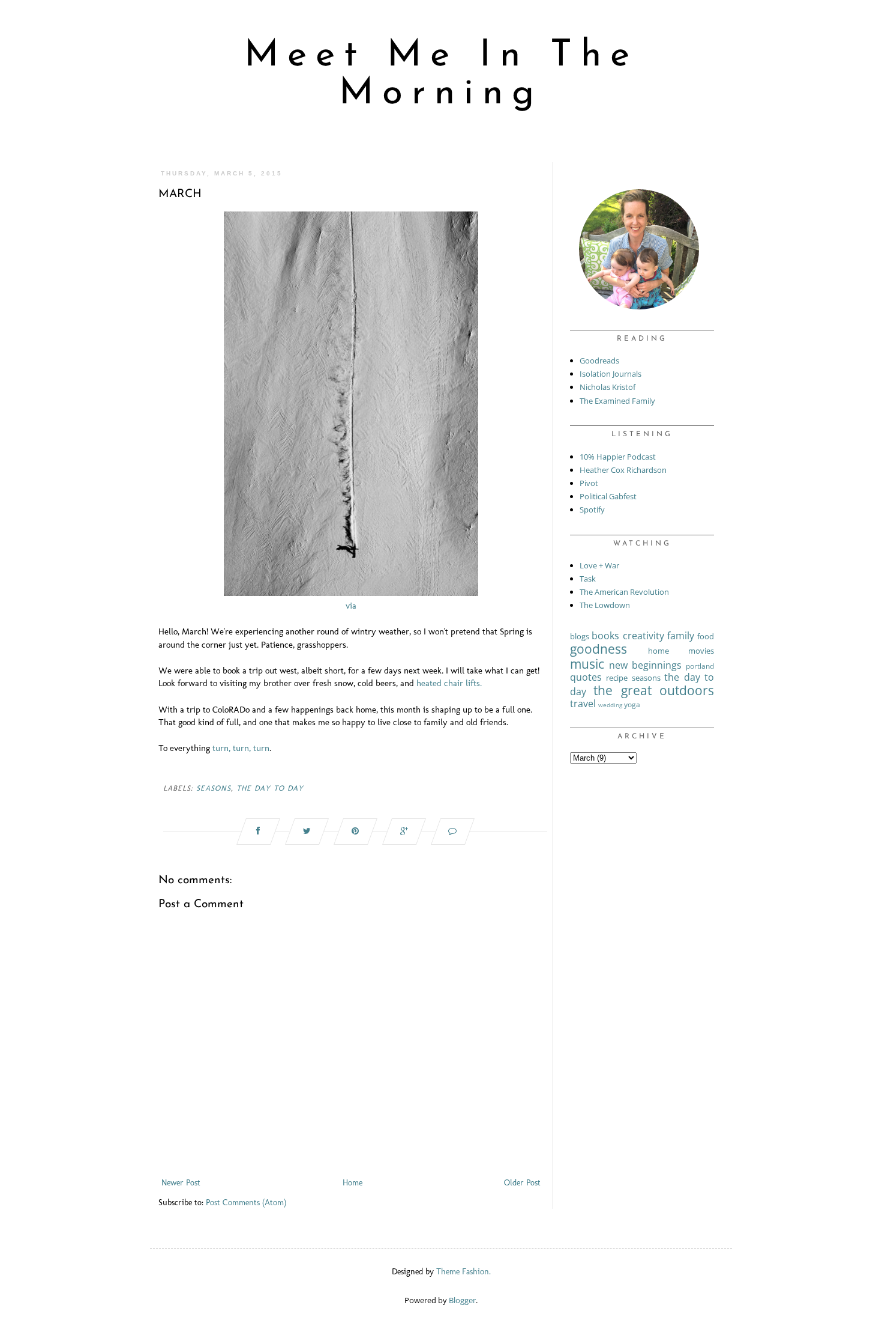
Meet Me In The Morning (441, 75)
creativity (643, 635)
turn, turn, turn (240, 748)
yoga (632, 704)
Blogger (462, 1300)
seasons (213, 787)
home (658, 650)
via (351, 605)
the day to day (270, 787)
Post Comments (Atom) (246, 1202)
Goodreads (599, 360)
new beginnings (645, 665)
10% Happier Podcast (618, 456)
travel (583, 703)
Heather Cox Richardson (623, 469)
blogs (579, 636)
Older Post (522, 1183)
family (680, 635)
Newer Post (180, 1183)
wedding (610, 705)
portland (700, 666)
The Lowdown (605, 605)
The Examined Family (617, 400)
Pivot (589, 483)
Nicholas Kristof (607, 387)
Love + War (599, 565)
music (587, 663)
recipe (617, 677)
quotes (586, 677)
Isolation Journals (610, 373)
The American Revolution (624, 591)
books (605, 635)
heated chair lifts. (449, 683)
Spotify (592, 509)
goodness (598, 648)
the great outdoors (653, 690)
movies (701, 650)
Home (352, 1183)
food (705, 636)
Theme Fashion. (463, 1272)
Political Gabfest (608, 496)
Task (588, 578)
